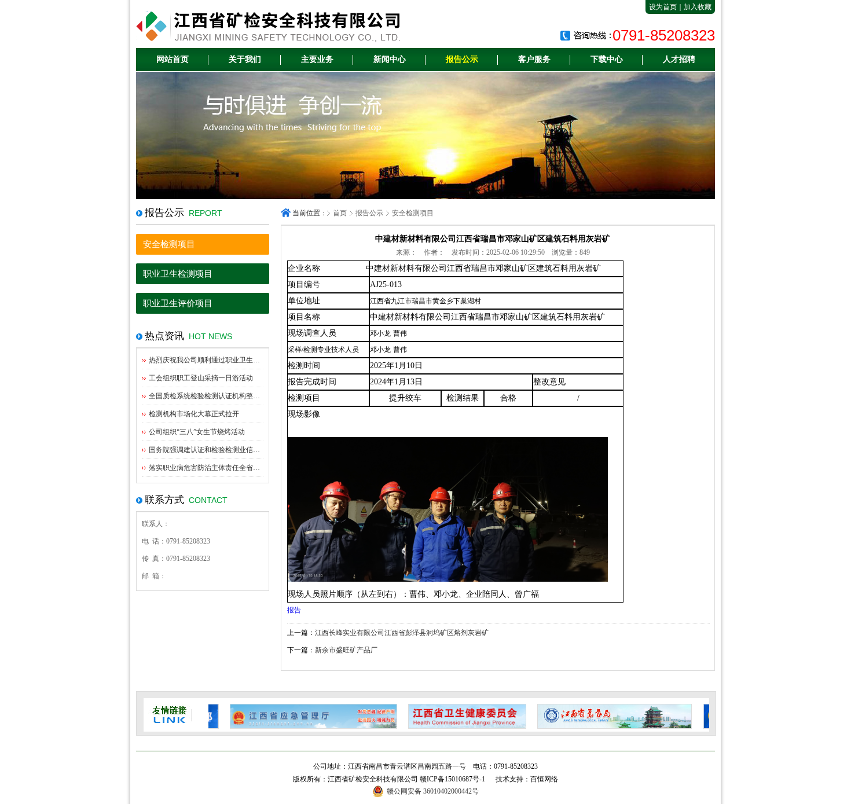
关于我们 (245, 59)
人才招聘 (679, 59)
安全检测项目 (169, 244)
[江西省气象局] (593, 716)
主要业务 (317, 59)
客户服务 (534, 59)
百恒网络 (544, 779)
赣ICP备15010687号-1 (452, 779)
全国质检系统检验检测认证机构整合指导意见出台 (225, 396)
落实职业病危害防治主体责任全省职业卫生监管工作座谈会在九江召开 (256, 468)
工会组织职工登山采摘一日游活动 (201, 378)
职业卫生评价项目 (177, 303)
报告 (294, 610)
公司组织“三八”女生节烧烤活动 (197, 432)
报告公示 (462, 59)
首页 (340, 213)
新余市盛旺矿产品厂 (346, 650)
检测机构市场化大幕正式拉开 (194, 414)
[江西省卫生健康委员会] (446, 716)
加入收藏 (697, 7)
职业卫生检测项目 (177, 273)
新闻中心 (389, 59)
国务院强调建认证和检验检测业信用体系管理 (218, 450)
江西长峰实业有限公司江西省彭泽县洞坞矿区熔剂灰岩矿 (402, 633)
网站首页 (172, 59)
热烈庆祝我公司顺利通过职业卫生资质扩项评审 (222, 360)
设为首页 (663, 7)
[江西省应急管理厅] (292, 716)
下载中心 (606, 59)
